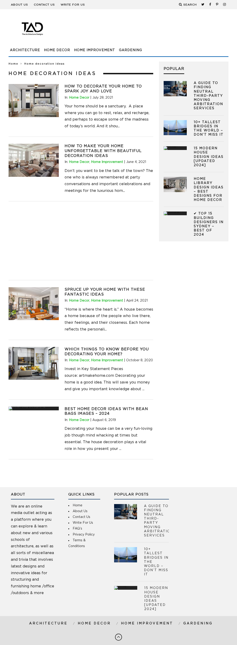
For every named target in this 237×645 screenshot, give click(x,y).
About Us (19, 4)
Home (13, 63)
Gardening (130, 50)
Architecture (25, 50)
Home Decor (57, 50)
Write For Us (73, 4)
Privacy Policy (84, 534)
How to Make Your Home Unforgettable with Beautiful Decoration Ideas (103, 151)
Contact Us (44, 4)
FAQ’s (77, 528)
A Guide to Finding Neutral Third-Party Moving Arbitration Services (208, 95)
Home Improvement (94, 50)
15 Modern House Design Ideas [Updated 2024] (209, 157)
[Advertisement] (144, 31)
